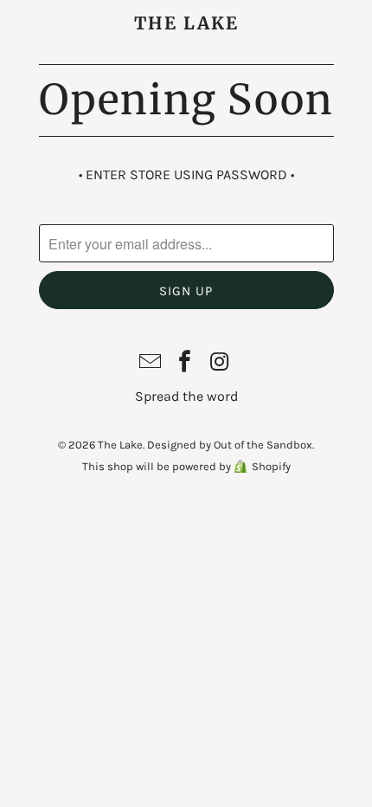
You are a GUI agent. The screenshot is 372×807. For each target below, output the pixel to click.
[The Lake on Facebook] (185, 363)
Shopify (271, 466)
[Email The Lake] (150, 363)
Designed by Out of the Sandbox (229, 444)
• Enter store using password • (186, 174)
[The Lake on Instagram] (219, 363)
